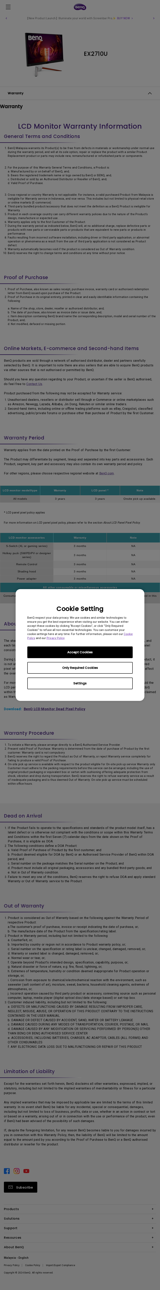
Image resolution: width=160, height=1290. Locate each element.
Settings (80, 683)
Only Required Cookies (80, 668)
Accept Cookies (80, 652)
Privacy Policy (56, 638)
